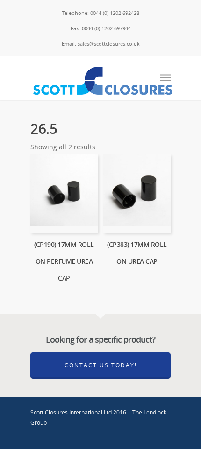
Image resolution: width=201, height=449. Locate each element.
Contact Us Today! (101, 365)
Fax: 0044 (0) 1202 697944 (101, 28)
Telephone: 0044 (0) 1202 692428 (100, 12)
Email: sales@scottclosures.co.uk (101, 43)
